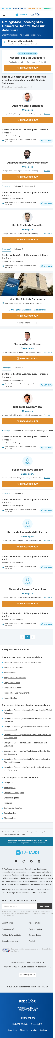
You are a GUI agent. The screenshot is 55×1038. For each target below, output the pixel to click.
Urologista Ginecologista (36, 832)
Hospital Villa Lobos (12, 683)
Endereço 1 (6, 186)
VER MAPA (48, 141)
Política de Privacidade (11, 935)
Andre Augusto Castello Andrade (27, 162)
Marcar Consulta (19, 832)
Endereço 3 (30, 186)
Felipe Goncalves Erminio (27, 469)
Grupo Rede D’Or (40, 987)
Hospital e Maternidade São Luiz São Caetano (22, 662)
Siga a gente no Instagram (23, 861)
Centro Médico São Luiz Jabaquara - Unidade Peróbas (25, 131)
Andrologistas (9, 788)
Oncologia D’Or (37, 1024)
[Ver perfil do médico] (27, 97)
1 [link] (27, 637)
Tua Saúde (6, 9)
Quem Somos (7, 923)
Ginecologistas (10, 818)
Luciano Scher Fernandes (27, 105)
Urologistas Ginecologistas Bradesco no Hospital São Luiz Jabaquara (27, 720)
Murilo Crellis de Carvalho (27, 225)
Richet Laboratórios (28, 1030)
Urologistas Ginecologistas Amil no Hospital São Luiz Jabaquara (25, 744)
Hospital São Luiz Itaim (13, 667)
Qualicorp (43, 1030)
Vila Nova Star (10, 672)
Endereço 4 (42, 431)
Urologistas (8, 783)
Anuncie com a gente (11, 941)
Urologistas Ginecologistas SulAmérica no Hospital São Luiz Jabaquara (28, 711)
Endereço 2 (18, 186)
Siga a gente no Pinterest (39, 861)
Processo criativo (9, 929)
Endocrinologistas (11, 798)
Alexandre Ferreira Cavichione (27, 589)
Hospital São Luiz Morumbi (15, 678)
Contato (32, 941)
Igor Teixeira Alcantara (27, 406)
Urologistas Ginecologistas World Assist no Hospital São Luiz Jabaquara (27, 768)
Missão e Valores (35, 923)
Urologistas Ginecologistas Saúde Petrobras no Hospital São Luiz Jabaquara (27, 760)
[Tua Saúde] (27, 852)
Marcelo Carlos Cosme (27, 344)
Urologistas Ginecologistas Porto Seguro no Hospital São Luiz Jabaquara (27, 736)
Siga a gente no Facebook (31, 861)
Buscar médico (19, 9)
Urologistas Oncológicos (14, 793)
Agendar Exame (34, 9)
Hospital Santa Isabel (12, 688)
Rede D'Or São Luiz (20, 1024)
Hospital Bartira (10, 698)
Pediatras (8, 803)
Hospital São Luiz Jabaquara (27, 57)
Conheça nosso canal (16, 861)
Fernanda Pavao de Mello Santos (27, 532)
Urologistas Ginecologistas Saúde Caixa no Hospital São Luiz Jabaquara (27, 752)
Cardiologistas (10, 813)
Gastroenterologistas (13, 808)
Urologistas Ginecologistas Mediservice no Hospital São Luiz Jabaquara (26, 728)
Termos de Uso (35, 935)
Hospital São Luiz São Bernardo (17, 693)
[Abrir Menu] (4, 15)
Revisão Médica (35, 929)
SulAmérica (12, 1030)
